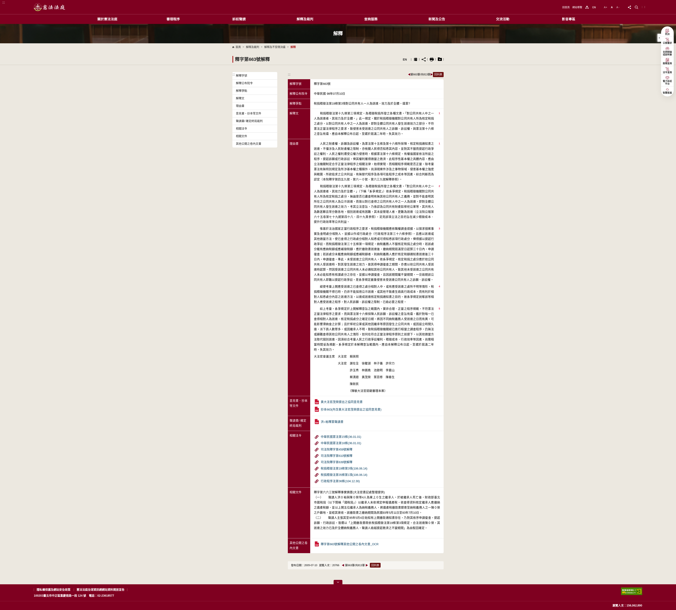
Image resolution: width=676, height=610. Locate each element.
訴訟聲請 (239, 19)
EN (405, 59)
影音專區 (568, 19)
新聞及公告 (436, 19)
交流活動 (502, 19)
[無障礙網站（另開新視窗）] (631, 592)
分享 (424, 59)
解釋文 (240, 98)
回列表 (438, 74)
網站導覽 (577, 7)
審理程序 (173, 19)
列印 (432, 59)
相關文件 (241, 136)
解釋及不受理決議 (274, 46)
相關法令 (241, 128)
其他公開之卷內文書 (248, 143)
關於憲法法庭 (107, 19)
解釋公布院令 (244, 83)
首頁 (238, 46)
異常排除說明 (416, 59)
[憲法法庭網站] (49, 7)
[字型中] (612, 7)
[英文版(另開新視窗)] (594, 7)
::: (3, 2)
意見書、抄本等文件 (248, 113)
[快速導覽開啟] (338, 582)
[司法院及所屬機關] (587, 7)
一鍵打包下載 (440, 59)
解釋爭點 (241, 90)
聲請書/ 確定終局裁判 (249, 121)
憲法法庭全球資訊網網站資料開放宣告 (100, 589)
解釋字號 (241, 75)
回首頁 (566, 7)
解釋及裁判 (305, 19)
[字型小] (618, 7)
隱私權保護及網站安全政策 (53, 589)
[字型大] (606, 7)
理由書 (240, 105)
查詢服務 (371, 19)
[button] (636, 7)
